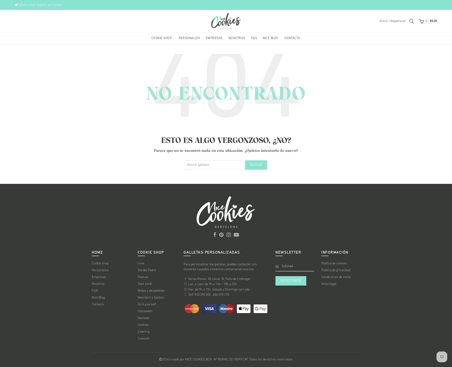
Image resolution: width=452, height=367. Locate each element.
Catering (143, 332)
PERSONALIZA (189, 38)
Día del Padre (147, 270)
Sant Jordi (145, 284)
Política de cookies (334, 263)
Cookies (143, 325)
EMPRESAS (214, 38)
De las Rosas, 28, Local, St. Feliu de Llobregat (219, 279)
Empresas (99, 277)
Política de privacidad (336, 270)
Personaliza (100, 270)
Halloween (145, 311)
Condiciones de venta (336, 277)
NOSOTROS (236, 38)
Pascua (143, 277)
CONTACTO (292, 38)
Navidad (143, 318)
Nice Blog (98, 297)
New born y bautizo (151, 297)
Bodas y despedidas (151, 291)
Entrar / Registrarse (392, 21)
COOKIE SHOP (161, 38)
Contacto (98, 304)
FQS (254, 38)
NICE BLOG (271, 38)
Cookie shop (100, 263)
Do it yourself (147, 304)
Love (141, 263)
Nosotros (98, 284)
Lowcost (143, 338)
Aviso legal (328, 284)
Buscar (256, 165)
